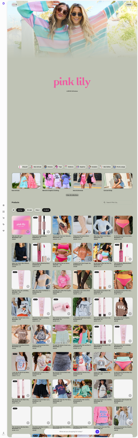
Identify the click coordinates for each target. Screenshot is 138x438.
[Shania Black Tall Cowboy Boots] (82, 279)
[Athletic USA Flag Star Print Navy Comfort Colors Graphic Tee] (61, 388)
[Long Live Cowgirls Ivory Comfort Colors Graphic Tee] (102, 388)
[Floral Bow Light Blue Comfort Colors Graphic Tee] (41, 416)
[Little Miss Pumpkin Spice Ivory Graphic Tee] (21, 307)
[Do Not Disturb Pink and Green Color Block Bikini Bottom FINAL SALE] (61, 252)
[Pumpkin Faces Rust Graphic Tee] (82, 252)
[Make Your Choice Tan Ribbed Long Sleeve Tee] (41, 279)
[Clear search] (97, 432)
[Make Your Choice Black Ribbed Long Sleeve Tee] (21, 252)
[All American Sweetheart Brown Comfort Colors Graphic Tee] (21, 334)
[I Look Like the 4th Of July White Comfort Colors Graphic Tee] (21, 361)
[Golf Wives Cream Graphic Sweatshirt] (82, 416)
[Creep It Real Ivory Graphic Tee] (102, 361)
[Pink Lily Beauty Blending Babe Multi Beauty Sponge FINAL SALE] (21, 416)
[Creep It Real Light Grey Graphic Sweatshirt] (82, 307)
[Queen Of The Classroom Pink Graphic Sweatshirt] (102, 416)
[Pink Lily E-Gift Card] (21, 225)
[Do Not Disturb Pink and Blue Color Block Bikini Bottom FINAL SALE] (123, 361)
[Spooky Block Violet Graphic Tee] (123, 388)
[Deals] (3, 224)
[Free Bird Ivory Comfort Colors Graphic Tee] (41, 361)
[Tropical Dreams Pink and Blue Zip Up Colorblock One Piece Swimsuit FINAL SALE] (82, 334)
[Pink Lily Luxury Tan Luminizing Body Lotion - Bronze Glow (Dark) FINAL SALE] (41, 307)
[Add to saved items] (27, 231)
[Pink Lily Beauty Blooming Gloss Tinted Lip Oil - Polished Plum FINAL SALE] (123, 252)
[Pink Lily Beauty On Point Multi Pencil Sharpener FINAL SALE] (61, 307)
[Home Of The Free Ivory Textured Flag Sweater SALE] (61, 225)
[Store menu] (15, 4)
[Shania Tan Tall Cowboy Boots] (82, 225)
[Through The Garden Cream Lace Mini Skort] (61, 334)
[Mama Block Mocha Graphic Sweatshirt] (123, 307)
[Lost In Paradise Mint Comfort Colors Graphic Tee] (82, 388)
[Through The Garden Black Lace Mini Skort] (41, 388)
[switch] (29, 210)
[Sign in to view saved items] (3, 230)
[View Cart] (3, 218)
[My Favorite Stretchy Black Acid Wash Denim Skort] (61, 361)
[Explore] (3, 211)
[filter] (13, 210)
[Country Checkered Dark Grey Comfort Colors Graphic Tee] (41, 334)
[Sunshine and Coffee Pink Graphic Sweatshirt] (61, 279)
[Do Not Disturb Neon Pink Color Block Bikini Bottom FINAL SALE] (123, 279)
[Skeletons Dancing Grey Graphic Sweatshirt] (123, 416)
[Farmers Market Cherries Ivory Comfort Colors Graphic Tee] (82, 361)
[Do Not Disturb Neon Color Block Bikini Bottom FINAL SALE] (123, 225)
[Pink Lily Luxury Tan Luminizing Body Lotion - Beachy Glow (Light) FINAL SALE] (123, 334)
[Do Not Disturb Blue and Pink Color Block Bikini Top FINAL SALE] (102, 252)
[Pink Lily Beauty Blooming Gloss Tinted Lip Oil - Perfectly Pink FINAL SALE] (41, 252)
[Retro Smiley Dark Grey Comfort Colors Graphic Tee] (61, 416)
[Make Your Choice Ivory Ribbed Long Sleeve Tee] (102, 225)
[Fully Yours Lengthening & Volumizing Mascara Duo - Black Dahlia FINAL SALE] (41, 225)
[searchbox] (72, 431)
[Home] (3, 205)
